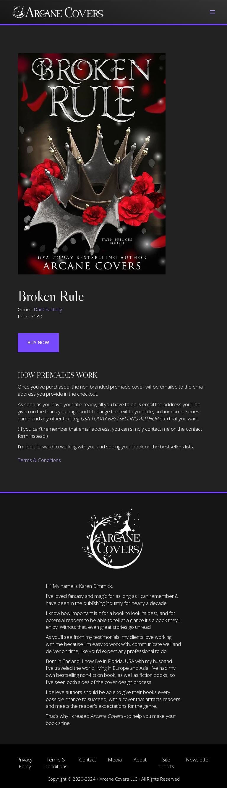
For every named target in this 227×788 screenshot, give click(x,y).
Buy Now (38, 343)
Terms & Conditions (39, 460)
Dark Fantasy (48, 309)
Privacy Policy (25, 763)
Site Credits (166, 763)
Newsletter (198, 759)
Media (115, 759)
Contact (87, 759)
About (140, 759)
